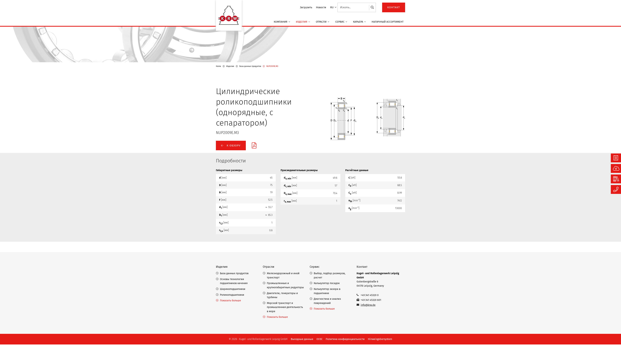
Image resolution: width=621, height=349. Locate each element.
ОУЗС (319, 339)
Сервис (340, 21)
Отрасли (321, 21)
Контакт (362, 267)
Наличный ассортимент (387, 21)
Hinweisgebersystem (380, 339)
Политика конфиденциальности (345, 339)
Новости (321, 7)
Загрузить (306, 7)
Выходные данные (302, 339)
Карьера (358, 21)
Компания (281, 21)
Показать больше (230, 300)
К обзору (233, 145)
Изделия (302, 21)
